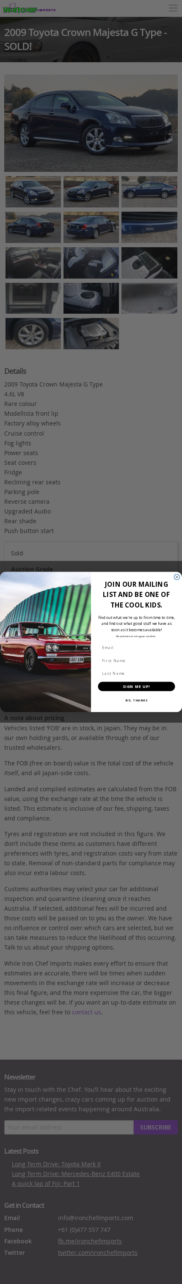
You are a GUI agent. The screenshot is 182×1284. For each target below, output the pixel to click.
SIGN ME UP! (137, 686)
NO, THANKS (136, 700)
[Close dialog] (176, 577)
